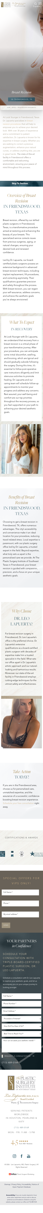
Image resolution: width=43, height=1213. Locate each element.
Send (5, 925)
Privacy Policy (16, 1184)
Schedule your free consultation (18, 803)
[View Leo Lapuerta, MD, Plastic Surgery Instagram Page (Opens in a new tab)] (14, 1157)
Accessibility (26, 1184)
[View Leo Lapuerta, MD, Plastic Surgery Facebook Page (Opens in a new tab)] (21, 1157)
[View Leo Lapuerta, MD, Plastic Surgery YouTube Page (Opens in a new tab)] (29, 1157)
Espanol (36, 6)
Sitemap (7, 1184)
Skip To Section (20, 184)
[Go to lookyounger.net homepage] (13, 4)
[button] (40, 3)
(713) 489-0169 (10, 1063)
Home (8, 107)
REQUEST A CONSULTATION (17, 1056)
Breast (14, 107)
